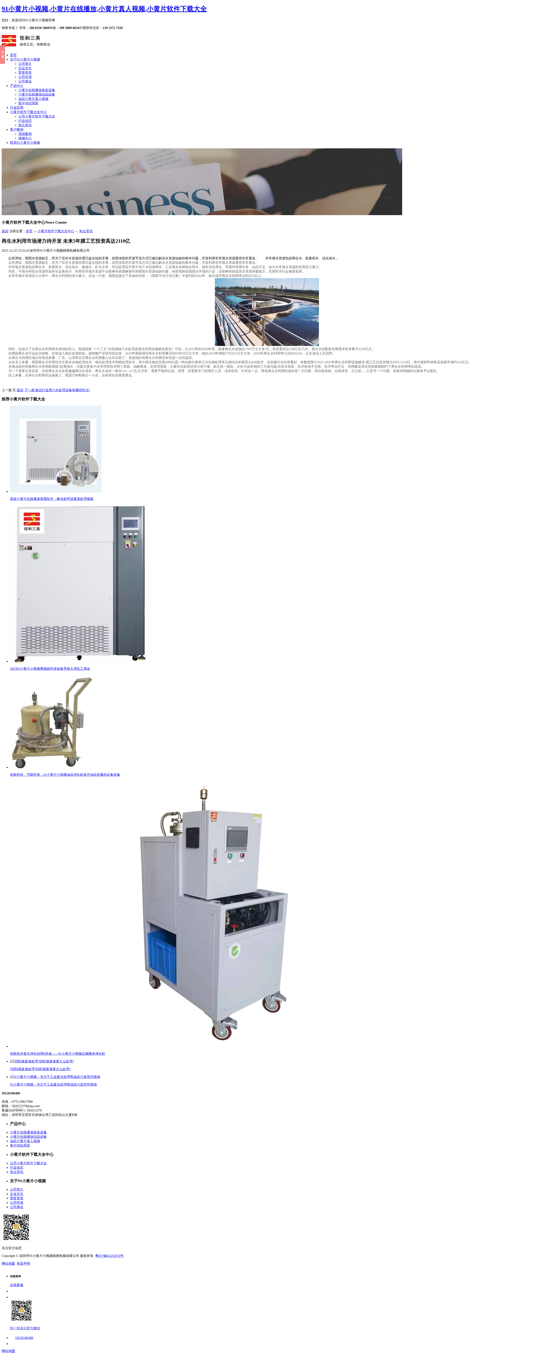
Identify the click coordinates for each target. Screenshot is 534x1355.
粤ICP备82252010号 (109, 1256)
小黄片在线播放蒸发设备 (36, 90)
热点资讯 (25, 125)
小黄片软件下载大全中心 (28, 112)
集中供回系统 (28, 103)
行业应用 (16, 107)
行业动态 (25, 120)
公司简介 (25, 64)
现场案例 (25, 134)
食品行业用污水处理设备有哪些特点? (57, 390)
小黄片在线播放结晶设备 (36, 94)
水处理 (252, 362)
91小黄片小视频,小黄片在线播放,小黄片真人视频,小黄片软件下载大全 (104, 9)
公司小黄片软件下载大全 (36, 116)
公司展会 (25, 81)
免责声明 (23, 1263)
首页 (13, 55)
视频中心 (25, 138)
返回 (5, 231)
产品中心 (16, 85)
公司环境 (25, 77)
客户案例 (16, 129)
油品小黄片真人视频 (33, 99)
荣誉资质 (25, 72)
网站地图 (8, 1263)
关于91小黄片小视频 (25, 59)
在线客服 (16, 1285)
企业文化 (25, 68)
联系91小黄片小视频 (25, 142)
